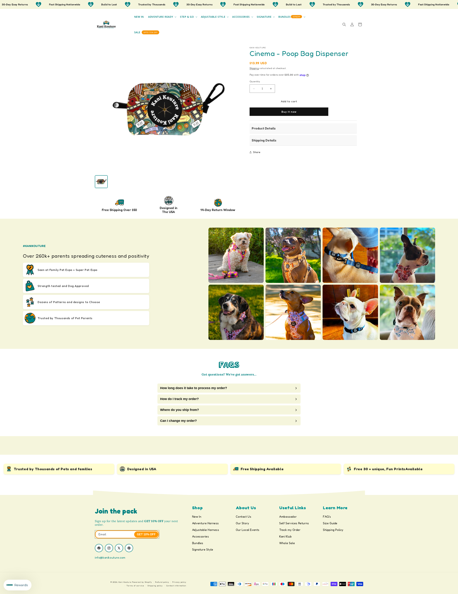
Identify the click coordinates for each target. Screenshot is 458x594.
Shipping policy (155, 585)
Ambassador (288, 516)
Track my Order (289, 530)
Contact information (176, 585)
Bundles (197, 543)
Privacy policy (179, 582)
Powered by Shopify (142, 582)
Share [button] (256, 152)
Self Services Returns (294, 523)
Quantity (255, 81)
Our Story (242, 523)
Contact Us (243, 516)
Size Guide (330, 523)
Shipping (254, 68)
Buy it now (288, 111)
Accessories (200, 536)
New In (196, 516)
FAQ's (327, 516)
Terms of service (135, 585)
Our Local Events (248, 530)
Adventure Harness (205, 523)
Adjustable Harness (205, 530)
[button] (162, 16)
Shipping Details (264, 140)
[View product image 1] (101, 181)
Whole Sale (287, 543)
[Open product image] (168, 109)
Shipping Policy (333, 530)
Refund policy (162, 582)
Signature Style (202, 549)
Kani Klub (285, 536)
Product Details (264, 128)
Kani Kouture (124, 582)
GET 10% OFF (146, 534)
